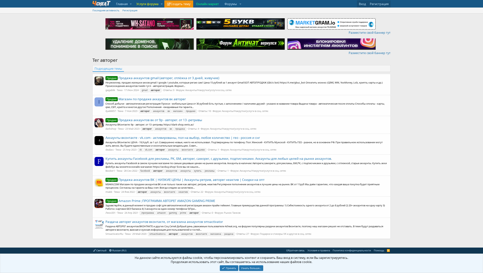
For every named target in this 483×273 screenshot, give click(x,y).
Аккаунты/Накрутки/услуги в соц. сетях (208, 90)
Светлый (101, 250)
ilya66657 (110, 111)
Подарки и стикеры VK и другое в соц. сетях (285, 234)
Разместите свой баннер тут (370, 33)
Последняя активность (105, 10)
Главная (122, 4)
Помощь (379, 250)
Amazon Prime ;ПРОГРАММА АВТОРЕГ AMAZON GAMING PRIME (161, 201)
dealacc (109, 149)
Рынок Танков (232, 212)
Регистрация (129, 10)
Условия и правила (319, 250)
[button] (131, 4)
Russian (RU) (119, 250)
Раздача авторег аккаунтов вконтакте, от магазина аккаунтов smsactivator (164, 221)
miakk (108, 191)
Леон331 (110, 212)
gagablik (110, 90)
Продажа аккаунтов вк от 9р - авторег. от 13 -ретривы (154, 120)
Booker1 (110, 170)
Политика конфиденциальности (352, 250)
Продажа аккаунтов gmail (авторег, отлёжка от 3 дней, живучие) (163, 78)
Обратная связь (295, 250)
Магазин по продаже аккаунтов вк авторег (146, 99)
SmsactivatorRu (114, 234)
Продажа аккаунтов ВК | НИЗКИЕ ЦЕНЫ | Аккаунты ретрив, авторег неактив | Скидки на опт (186, 179)
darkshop (110, 128)
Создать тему (180, 4)
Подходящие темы (108, 69)
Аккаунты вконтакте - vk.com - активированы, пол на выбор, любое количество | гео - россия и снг (182, 137)
